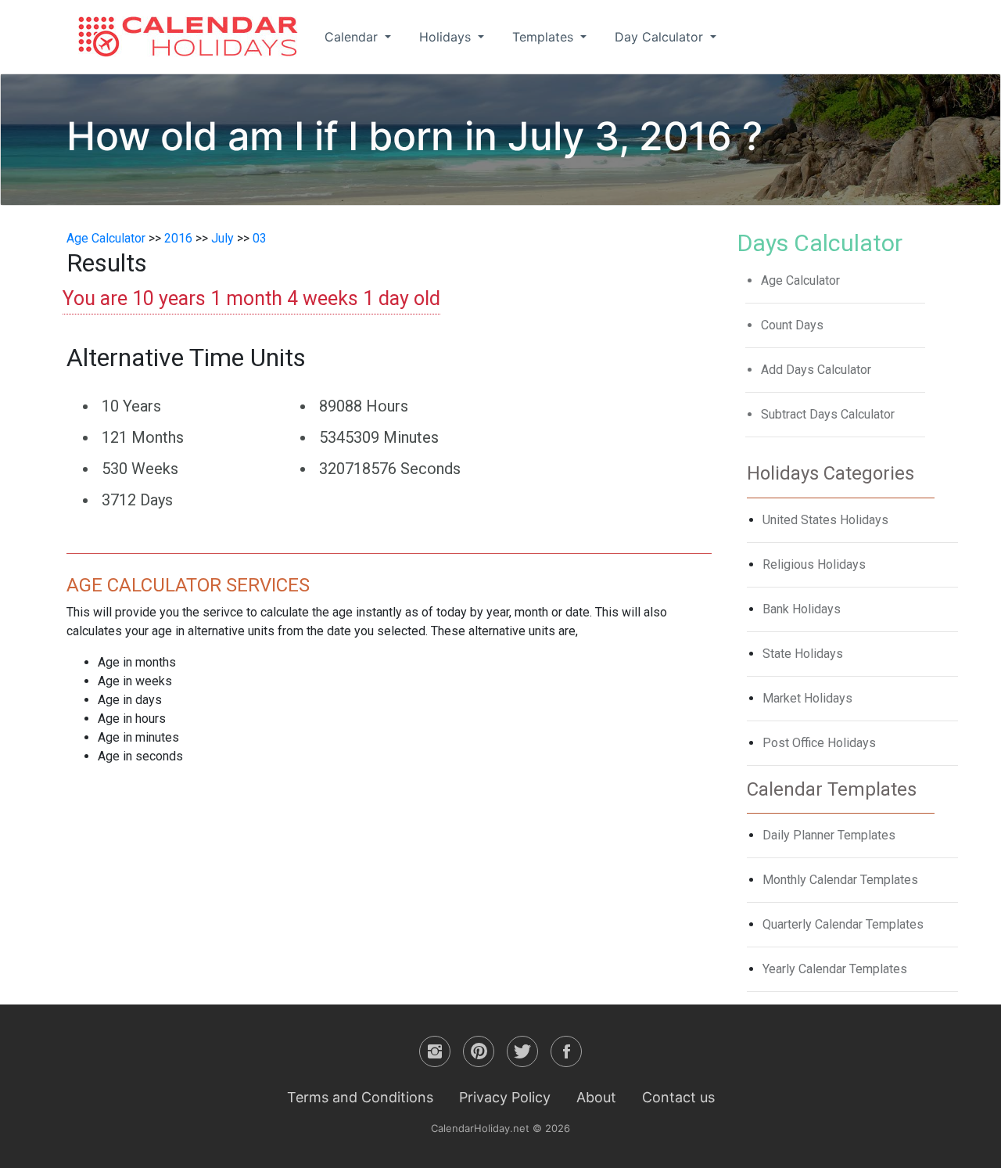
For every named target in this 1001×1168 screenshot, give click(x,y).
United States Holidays (825, 519)
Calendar (353, 37)
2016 (178, 238)
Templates (544, 37)
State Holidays (802, 653)
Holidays (447, 37)
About (596, 1097)
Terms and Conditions (360, 1097)
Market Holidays (807, 698)
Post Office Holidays (819, 742)
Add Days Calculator (816, 369)
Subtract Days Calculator (828, 414)
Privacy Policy (505, 1097)
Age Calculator (105, 238)
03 (260, 238)
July (222, 238)
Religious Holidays (814, 564)
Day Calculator (661, 37)
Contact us (678, 1097)
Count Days (792, 325)
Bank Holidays (801, 609)
